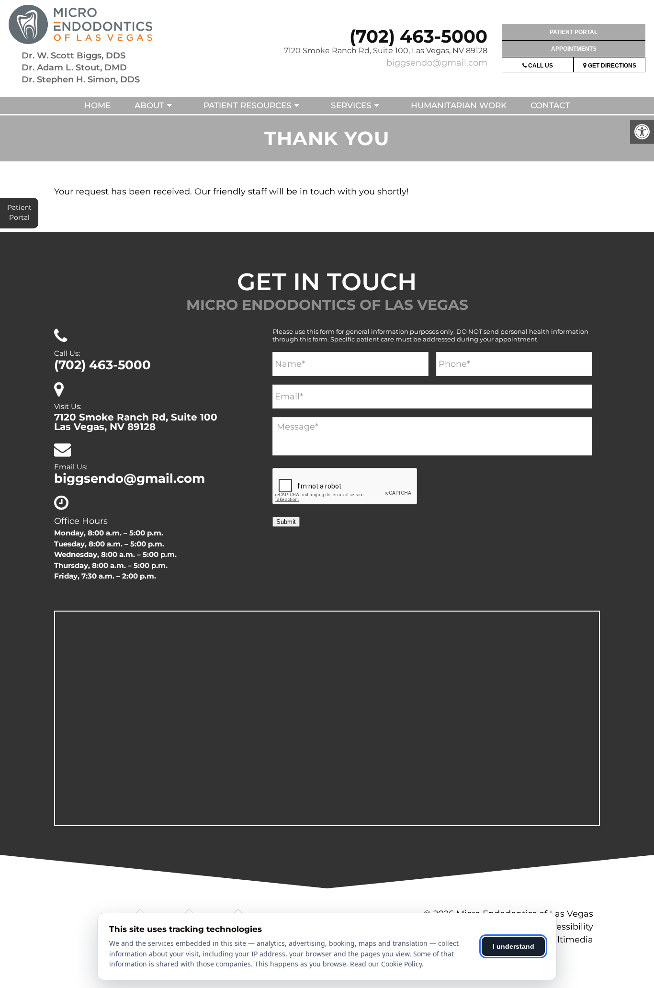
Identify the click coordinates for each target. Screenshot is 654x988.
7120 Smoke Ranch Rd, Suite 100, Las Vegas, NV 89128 (385, 50)
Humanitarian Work (459, 105)
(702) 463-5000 (418, 36)
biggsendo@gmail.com (436, 62)
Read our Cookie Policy (386, 963)
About (149, 105)
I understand (513, 946)
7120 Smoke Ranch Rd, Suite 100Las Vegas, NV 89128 (135, 422)
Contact (550, 105)
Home (97, 105)
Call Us (540, 65)
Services (351, 105)
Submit (286, 521)
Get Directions (611, 65)
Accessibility (567, 926)
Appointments (574, 48)
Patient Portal (574, 32)
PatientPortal (19, 212)
